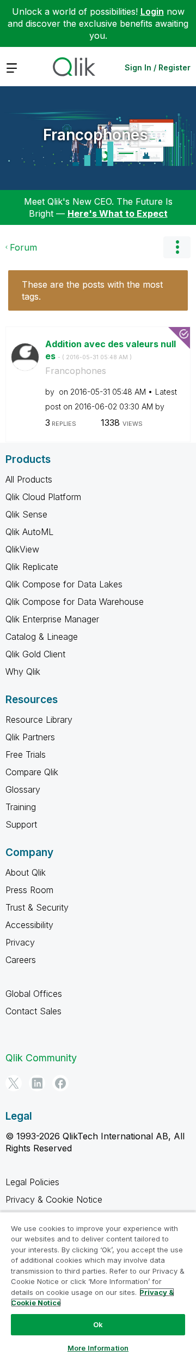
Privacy (20, 942)
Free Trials (25, 754)
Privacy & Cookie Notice (53, 1199)
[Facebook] (60, 1083)
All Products (28, 479)
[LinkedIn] (37, 1083)
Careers (20, 959)
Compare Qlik (31, 771)
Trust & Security (37, 907)
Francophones (95, 135)
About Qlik (25, 872)
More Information (98, 1348)
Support (21, 824)
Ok (98, 1324)
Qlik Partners (30, 737)
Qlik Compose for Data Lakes (63, 584)
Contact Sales (33, 1011)
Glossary (22, 789)
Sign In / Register (158, 67)
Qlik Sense (26, 514)
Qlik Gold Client (35, 654)
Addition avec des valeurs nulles (110, 350)
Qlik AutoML (29, 531)
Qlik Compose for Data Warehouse (74, 601)
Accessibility (29, 924)
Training (20, 806)
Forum (23, 247)
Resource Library (38, 719)
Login (152, 11)
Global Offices (33, 993)
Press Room (29, 889)
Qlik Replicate (31, 566)
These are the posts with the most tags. (92, 290)
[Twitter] (13, 1083)
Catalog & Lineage (41, 636)
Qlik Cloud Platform (43, 496)
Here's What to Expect (118, 213)
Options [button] (177, 247)
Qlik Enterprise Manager (52, 619)
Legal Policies (32, 1181)
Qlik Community (41, 1057)
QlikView (22, 549)
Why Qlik (22, 671)
